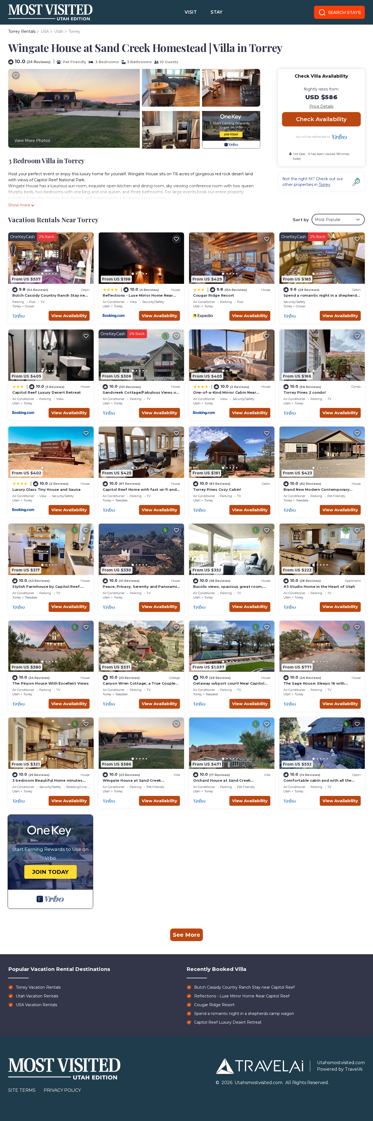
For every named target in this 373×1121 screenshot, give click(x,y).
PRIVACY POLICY (62, 1090)
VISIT (191, 12)
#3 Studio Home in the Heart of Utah (319, 586)
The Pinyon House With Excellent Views (50, 683)
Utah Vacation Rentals (37, 996)
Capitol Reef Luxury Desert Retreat (46, 392)
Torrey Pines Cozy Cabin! (217, 489)
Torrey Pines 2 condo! (304, 392)
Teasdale (121, 500)
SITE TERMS (21, 1090)
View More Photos (32, 140)
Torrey (74, 31)
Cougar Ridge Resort (213, 295)
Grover (29, 306)
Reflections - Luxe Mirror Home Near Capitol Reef (241, 996)
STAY (216, 12)
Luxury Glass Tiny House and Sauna (46, 489)
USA (45, 31)
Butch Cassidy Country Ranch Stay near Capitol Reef (244, 987)
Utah (58, 31)
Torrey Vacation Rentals (38, 987)
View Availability (69, 315)
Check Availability (321, 119)
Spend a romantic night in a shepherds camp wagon (244, 1013)
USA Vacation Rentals (36, 1004)
